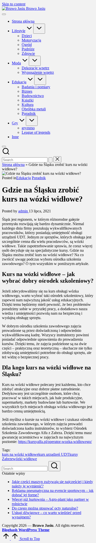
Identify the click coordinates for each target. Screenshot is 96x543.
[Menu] (4, 14)
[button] (50, 159)
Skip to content (13, 4)
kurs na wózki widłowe (20, 454)
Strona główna (13, 164)
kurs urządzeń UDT (53, 454)
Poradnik (39, 178)
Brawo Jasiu (35, 8)
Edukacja (23, 178)
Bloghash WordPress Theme (25, 530)
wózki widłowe (25, 459)
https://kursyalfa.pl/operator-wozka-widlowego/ (55, 442)
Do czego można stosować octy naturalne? (45, 508)
